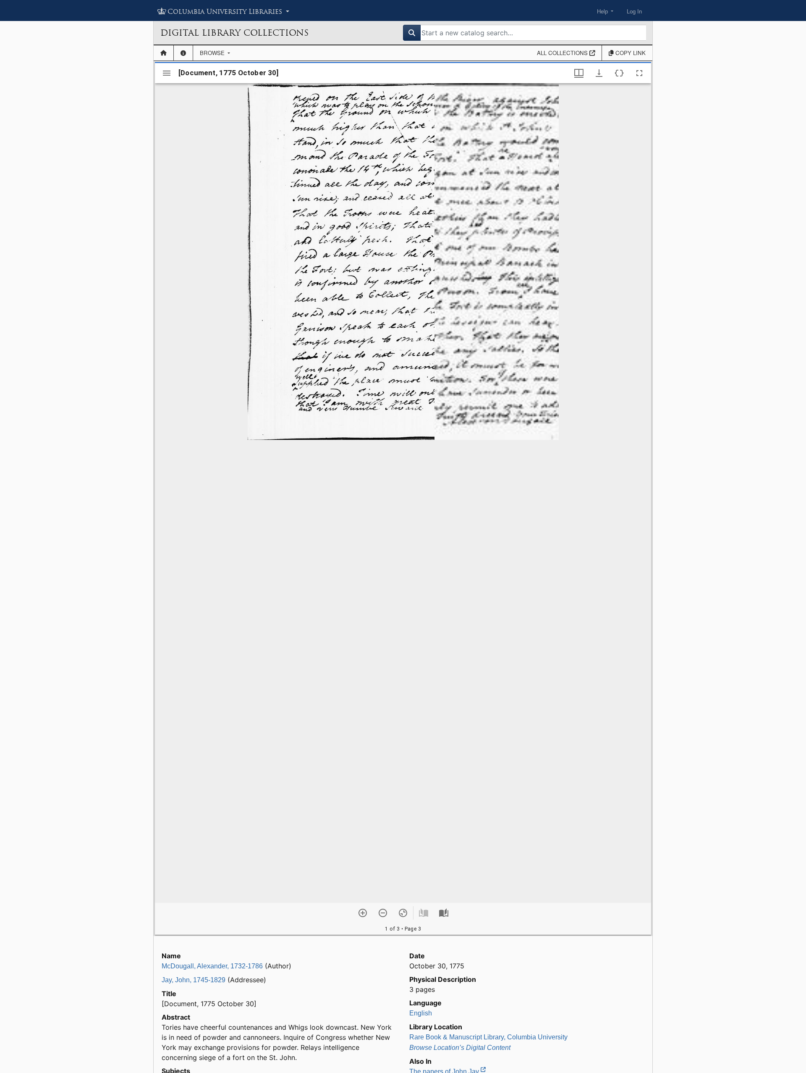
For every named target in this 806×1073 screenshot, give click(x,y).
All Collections (563, 53)
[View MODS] (619, 73)
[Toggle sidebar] (167, 73)
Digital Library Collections (234, 33)
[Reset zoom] (403, 913)
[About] (183, 52)
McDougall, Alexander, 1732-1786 (212, 966)
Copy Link (630, 53)
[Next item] (444, 913)
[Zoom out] (383, 913)
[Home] (163, 52)
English (420, 1013)
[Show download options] (599, 73)
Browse (213, 53)
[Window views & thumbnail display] (579, 73)
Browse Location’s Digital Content (459, 1047)
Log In (634, 11)
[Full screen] (639, 73)
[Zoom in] (363, 913)
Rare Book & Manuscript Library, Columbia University (488, 1037)
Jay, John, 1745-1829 (193, 980)
